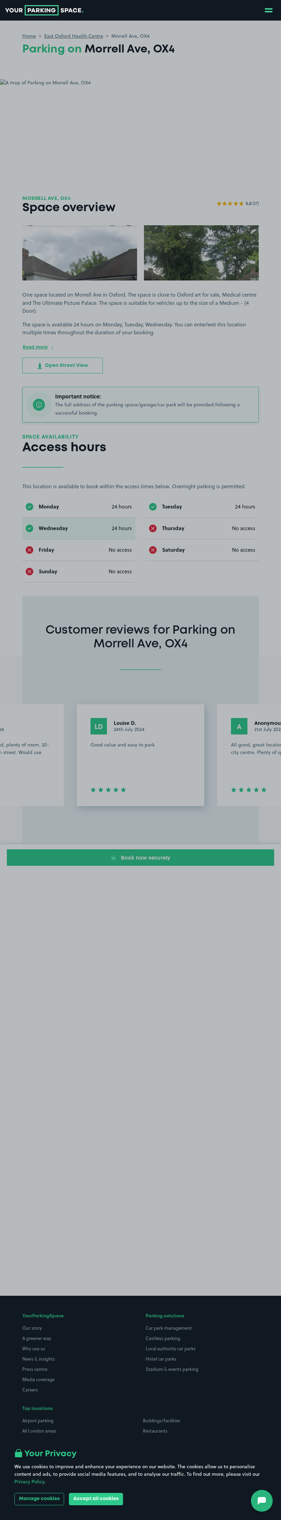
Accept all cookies (96, 1499)
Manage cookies (39, 1499)
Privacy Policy (29, 1481)
